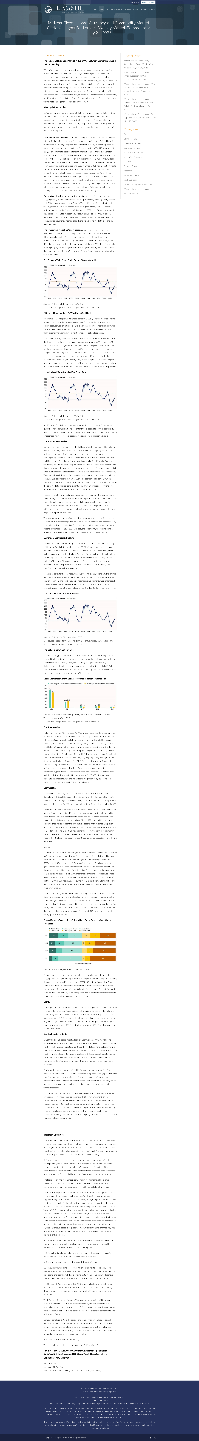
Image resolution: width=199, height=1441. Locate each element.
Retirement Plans (131, 175)
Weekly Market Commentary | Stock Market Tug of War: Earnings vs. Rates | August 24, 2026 (139, 64)
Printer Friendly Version (54, 55)
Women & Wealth (131, 10)
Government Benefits (133, 143)
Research (128, 170)
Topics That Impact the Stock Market (139, 184)
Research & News (147, 10)
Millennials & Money (133, 157)
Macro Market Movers (133, 152)
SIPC (122, 1397)
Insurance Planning (132, 148)
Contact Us (133, 2)
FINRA (116, 1397)
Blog (126, 134)
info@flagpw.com (109, 1391)
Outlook (127, 161)
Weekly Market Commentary (136, 189)
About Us (103, 10)
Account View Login (148, 2)
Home (95, 10)
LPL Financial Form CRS (99, 1400)
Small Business (130, 180)
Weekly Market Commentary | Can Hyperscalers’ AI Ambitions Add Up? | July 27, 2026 (139, 117)
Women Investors (131, 193)
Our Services (116, 10)
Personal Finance (131, 166)
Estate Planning (130, 138)
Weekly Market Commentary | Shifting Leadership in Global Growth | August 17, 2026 (137, 75)
